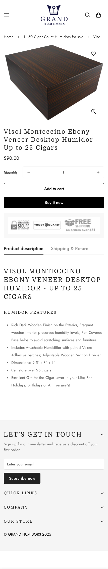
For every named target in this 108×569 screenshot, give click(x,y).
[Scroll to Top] (99, 542)
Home (9, 37)
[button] (98, 15)
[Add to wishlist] (93, 53)
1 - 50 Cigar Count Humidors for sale (53, 37)
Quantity (11, 172)
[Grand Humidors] (54, 15)
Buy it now (54, 202)
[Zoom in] (93, 111)
